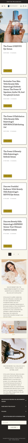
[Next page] (18, 254)
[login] (20, 6)
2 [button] (14, 334)
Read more (8, 70)
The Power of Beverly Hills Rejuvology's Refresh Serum (12, 154)
